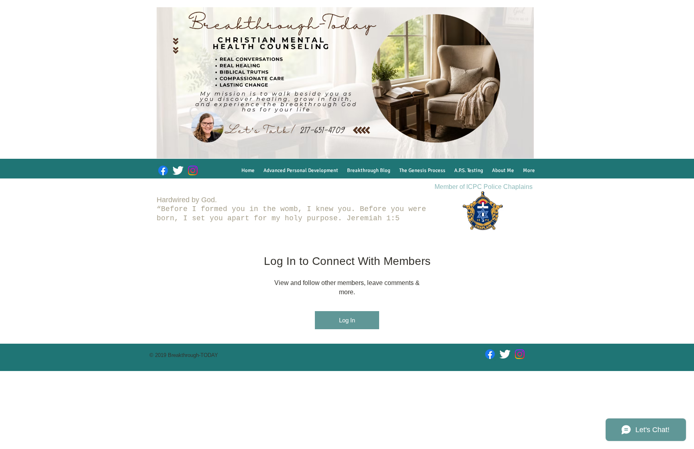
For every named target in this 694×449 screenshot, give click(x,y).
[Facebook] (163, 170)
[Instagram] (192, 170)
